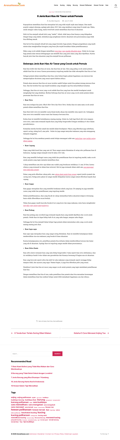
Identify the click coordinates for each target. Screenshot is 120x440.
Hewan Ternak (99, 5)
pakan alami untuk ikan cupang (66, 174)
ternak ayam (44, 420)
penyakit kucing (16, 420)
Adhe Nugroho (55, 21)
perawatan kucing (32, 420)
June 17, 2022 (69, 21)
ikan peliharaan (57, 321)
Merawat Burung (40, 418)
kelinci (58, 410)
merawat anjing (30, 417)
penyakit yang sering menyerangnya (35, 205)
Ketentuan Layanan (71, 434)
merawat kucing (53, 417)
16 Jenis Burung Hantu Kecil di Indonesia (27, 382)
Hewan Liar (49, 407)
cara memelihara (19, 404)
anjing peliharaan (24, 397)
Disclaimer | (42, 434)
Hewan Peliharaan (86, 5)
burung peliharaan (20, 402)
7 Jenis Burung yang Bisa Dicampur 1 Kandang (29, 377)
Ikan (107, 5)
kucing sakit (42, 415)
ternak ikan (15, 422)
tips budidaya (28, 422)
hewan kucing (41, 407)
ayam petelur (39, 397)
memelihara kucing (18, 418)
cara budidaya (40, 402)
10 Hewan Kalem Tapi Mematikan (24, 386)
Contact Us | (50, 434)
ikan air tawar (43, 321)
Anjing (69, 5)
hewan (35, 407)
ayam (34, 397)
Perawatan (24, 420)
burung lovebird (56, 400)
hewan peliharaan (21, 409)
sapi (38, 420)
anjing (13, 397)
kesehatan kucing (29, 412)
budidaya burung (17, 400)
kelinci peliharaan (15, 412)
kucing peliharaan (20, 415)
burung (41, 399)
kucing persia (34, 415)
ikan (47, 410)
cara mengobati (49, 405)
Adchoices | (33, 434)
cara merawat (17, 407)
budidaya (45, 397)
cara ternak (29, 407)
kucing (41, 412)
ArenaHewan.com (23, 434)
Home (56, 5)
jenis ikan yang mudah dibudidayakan (68, 51)
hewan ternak (38, 410)
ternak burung (54, 420)
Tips (21, 422)
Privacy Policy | (60, 434)
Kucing (62, 5)
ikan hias (50, 321)
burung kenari (49, 400)
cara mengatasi (35, 404)
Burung (75, 5)
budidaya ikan (30, 400)
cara (30, 402)
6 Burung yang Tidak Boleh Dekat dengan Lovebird (31, 373)
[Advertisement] (60, 298)
